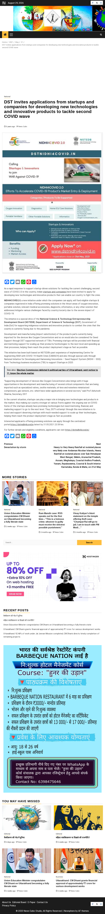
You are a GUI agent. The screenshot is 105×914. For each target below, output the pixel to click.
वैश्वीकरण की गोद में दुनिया (12, 616)
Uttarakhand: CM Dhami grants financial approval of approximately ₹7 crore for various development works (51, 629)
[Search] (101, 34)
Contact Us (42, 902)
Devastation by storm (15, 446)
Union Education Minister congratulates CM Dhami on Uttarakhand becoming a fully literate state (47, 624)
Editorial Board (19, 902)
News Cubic (22, 127)
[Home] (5, 35)
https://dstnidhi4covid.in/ (77, 430)
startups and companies (55, 292)
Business (59, 877)
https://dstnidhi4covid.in (22, 424)
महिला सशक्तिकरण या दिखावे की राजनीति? (18, 620)
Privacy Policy (9, 905)
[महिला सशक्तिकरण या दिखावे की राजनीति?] (78, 817)
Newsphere (69, 911)
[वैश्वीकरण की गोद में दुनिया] (26, 817)
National (7, 97)
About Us (6, 902)
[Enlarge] (98, 648)
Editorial (7, 834)
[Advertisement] (52, 72)
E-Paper (31, 902)
